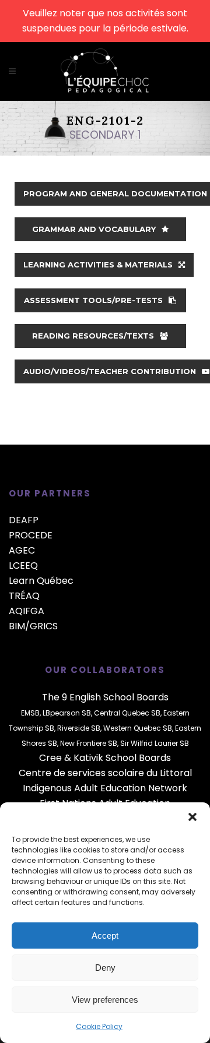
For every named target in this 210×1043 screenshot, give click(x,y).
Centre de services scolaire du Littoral (105, 773)
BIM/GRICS (33, 626)
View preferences (105, 1000)
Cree (50, 757)
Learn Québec (41, 580)
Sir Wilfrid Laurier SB (154, 743)
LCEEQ (23, 565)
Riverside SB (78, 728)
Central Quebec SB (127, 713)
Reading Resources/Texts (93, 335)
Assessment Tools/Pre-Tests (93, 300)
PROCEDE (30, 535)
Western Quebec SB (137, 728)
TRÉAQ (24, 595)
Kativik (88, 757)
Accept (105, 935)
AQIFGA (26, 611)
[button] (192, 817)
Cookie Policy (99, 1026)
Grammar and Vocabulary (94, 229)
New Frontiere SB (88, 743)
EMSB (30, 713)
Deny (105, 967)
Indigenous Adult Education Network (105, 788)
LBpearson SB (67, 713)
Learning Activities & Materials (98, 264)
